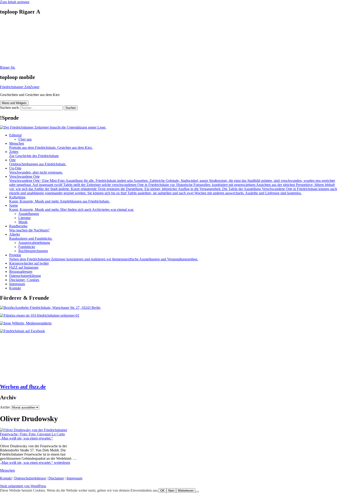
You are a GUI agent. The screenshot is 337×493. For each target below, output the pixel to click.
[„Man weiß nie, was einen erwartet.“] (42, 434)
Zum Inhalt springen (14, 2)
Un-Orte (36, 170)
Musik (23, 222)
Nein (171, 490)
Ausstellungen (28, 214)
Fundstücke (26, 247)
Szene (71, 207)
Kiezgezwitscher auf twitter (29, 263)
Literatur (24, 218)
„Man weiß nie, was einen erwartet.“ (26, 438)
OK (162, 490)
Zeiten (34, 154)
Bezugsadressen (20, 271)
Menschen (51, 145)
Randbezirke (29, 228)
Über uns (25, 139)
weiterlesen (35, 463)
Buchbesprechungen (33, 251)
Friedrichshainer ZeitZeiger (19, 87)
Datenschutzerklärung (25, 276)
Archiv (5, 407)
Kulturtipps (59, 199)
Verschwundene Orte (173, 185)
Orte (37, 162)
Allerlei (30, 236)
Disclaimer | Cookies (24, 280)
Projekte (103, 257)
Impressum (17, 284)
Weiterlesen (185, 490)
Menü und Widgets (14, 103)
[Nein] (197, 491)
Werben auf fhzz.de (23, 387)
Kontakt (15, 288)
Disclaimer (56, 478)
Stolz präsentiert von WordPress (23, 486)
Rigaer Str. (7, 67)
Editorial (15, 135)
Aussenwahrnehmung (34, 243)
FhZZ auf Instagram (23, 267)
